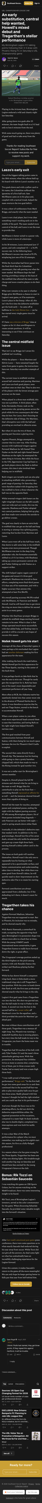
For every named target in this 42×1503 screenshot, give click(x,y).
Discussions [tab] (19, 1384)
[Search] (37, 1384)
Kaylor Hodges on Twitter (21, 1233)
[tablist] (12, 1317)
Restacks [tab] (17, 1318)
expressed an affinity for (28, 792)
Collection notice (21, 1486)
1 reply (12, 1361)
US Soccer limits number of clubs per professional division (15, 1397)
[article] (21, 1397)
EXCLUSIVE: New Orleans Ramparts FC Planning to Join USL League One (14, 1413)
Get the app (32, 1492)
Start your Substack (15, 1492)
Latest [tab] (10, 1384)
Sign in (37, 3)
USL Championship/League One (16, 11)
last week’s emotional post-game (21, 1240)
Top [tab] (4, 1384)
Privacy (31, 1484)
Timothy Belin (12, 58)
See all (6, 1453)
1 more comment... (9, 1372)
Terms (37, 1484)
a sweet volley (23, 1010)
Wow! (4, 1442)
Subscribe (28, 3)
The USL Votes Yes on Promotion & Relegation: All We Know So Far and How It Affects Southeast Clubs (15, 1436)
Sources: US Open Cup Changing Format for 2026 (15, 1392)
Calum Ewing (17, 1424)
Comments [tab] (7, 1318)
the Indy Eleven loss (20, 310)
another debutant (16, 652)
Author (10, 1342)
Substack (9, 1498)
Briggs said (19, 1081)
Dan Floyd (11, 1339)
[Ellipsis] (39, 1339)
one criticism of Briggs (19, 322)
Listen (37, 59)
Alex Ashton (16, 1401)
